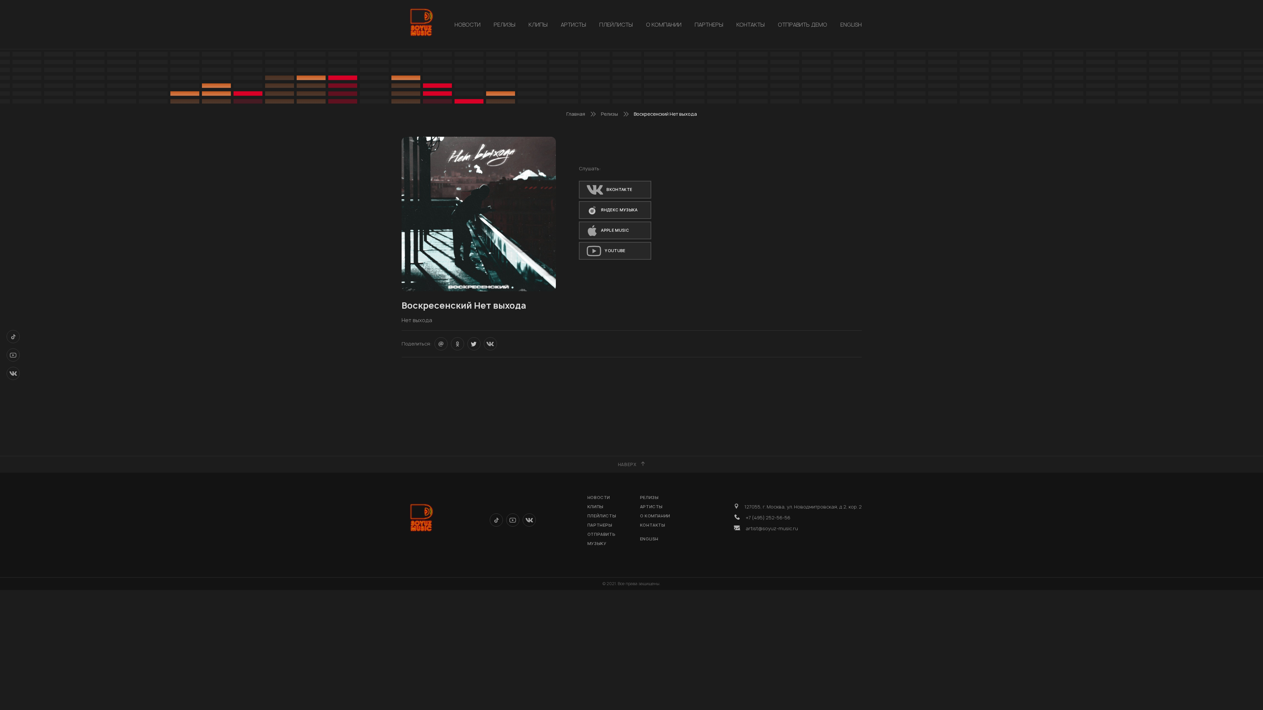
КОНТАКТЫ (750, 24)
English (851, 24)
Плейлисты (616, 24)
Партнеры (709, 24)
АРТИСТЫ (573, 24)
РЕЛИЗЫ (504, 24)
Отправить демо (802, 24)
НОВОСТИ (468, 24)
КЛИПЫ (538, 24)
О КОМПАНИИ (663, 24)
